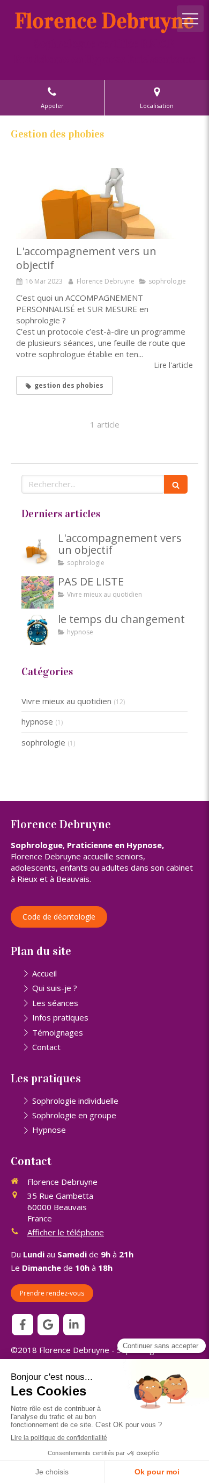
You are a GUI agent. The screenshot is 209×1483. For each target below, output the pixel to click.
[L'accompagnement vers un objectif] (104, 203)
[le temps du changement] (37, 630)
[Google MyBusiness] (48, 1324)
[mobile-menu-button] (190, 18)
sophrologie (43, 742)
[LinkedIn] (74, 1324)
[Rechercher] (176, 484)
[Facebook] (22, 1324)
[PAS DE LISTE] (37, 592)
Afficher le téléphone (65, 1232)
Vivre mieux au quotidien (66, 701)
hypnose (37, 721)
